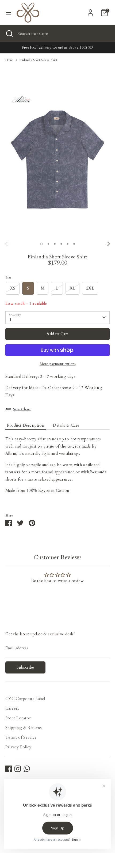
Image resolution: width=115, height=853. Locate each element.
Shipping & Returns (23, 727)
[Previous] (7, 244)
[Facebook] (8, 769)
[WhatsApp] (27, 769)
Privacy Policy (18, 747)
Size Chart (22, 409)
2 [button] (48, 244)
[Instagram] (17, 769)
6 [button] (74, 244)
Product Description (25, 425)
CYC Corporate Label (25, 698)
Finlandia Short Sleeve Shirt (38, 60)
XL (72, 288)
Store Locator (18, 718)
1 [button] (41, 244)
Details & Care (66, 425)
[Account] (90, 10)
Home (9, 60)
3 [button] (55, 244)
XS (13, 288)
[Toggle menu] (8, 12)
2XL (90, 288)
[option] (57, 165)
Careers (12, 708)
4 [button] (61, 244)
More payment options (58, 363)
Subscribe (25, 667)
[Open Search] (9, 33)
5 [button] (67, 244)
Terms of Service (21, 737)
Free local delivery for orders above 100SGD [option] (57, 47)
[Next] (108, 244)
